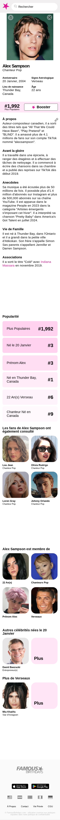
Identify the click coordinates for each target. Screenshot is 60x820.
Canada (7, 93)
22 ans (36, 90)
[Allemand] (50, 797)
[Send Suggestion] (56, 120)
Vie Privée (38, 806)
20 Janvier (9, 81)
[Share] (10, 17)
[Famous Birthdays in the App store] (20, 786)
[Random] (49, 17)
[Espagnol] (19, 797)
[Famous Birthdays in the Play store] (40, 786)
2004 (22, 81)
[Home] (30, 769)
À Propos (11, 806)
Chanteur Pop (12, 70)
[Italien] (40, 797)
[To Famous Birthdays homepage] (5, 6)
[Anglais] (9, 797)
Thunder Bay (11, 90)
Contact (24, 806)
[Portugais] (30, 797)
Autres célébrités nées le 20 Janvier (24, 631)
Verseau (37, 81)
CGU (50, 806)
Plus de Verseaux (16, 678)
